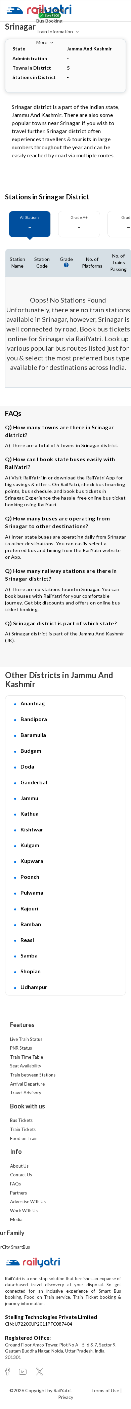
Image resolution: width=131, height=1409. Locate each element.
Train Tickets (50, 10)
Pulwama (31, 892)
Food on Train (24, 1138)
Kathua (29, 813)
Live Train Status (26, 1039)
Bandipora (33, 719)
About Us (19, 1166)
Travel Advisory (25, 1092)
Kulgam (29, 845)
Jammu (29, 798)
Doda (27, 766)
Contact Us (21, 1174)
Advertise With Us (28, 1201)
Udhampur (33, 987)
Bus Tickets (21, 1120)
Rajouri (29, 908)
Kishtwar (31, 829)
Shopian (30, 971)
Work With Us (24, 1210)
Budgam (30, 750)
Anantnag (32, 703)
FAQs (15, 1183)
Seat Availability (25, 1065)
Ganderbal (33, 782)
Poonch (29, 876)
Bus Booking (49, 21)
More (42, 42)
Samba (29, 955)
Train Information (55, 31)
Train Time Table (26, 1057)
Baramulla (33, 735)
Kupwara (31, 861)
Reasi (27, 940)
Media (16, 1219)
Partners (18, 1193)
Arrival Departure (27, 1084)
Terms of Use (105, 1390)
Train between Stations (32, 1075)
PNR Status (21, 1048)
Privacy (65, 1397)
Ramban (30, 924)
